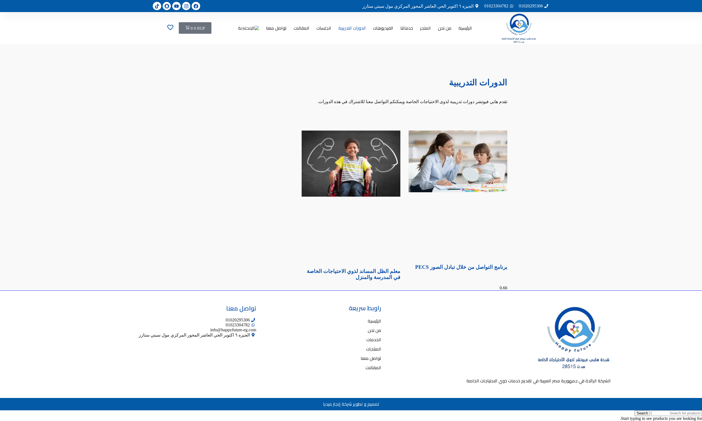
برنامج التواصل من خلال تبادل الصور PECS (461, 267)
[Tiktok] (157, 6)
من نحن (444, 28)
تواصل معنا (276, 28)
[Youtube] (176, 6)
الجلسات (323, 28)
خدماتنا (406, 28)
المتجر (425, 28)
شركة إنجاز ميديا (337, 404)
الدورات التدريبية (352, 28)
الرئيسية (465, 28)
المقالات (301, 28)
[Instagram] (186, 6)
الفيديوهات (383, 28)
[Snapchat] (167, 6)
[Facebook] (196, 6)
